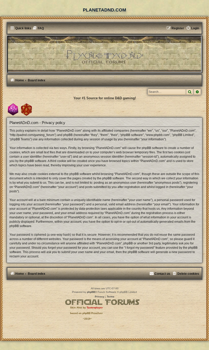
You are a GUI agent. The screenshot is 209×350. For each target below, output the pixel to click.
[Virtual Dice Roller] (26, 109)
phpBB (91, 292)
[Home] (104, 53)
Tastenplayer (95, 307)
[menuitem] (38, 28)
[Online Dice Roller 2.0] (13, 109)
